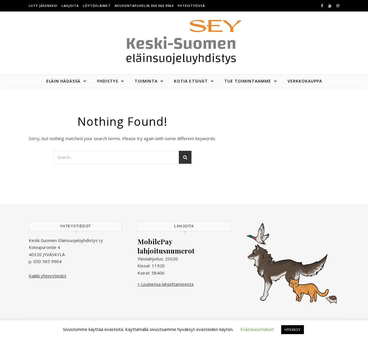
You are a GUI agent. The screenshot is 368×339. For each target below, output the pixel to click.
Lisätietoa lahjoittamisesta (167, 284)
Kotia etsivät (191, 81)
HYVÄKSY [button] (292, 329)
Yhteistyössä (191, 5)
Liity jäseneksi (43, 5)
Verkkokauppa (305, 81)
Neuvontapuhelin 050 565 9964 (144, 5)
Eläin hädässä (63, 81)
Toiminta (146, 81)
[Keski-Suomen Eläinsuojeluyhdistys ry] (183, 42)
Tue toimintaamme (247, 81)
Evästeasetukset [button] (257, 329)
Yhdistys (107, 81)
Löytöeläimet (97, 5)
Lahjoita (70, 5)
